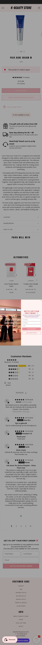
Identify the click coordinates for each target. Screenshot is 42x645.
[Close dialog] (41, 300)
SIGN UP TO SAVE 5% (31, 328)
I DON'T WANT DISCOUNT (31, 332)
